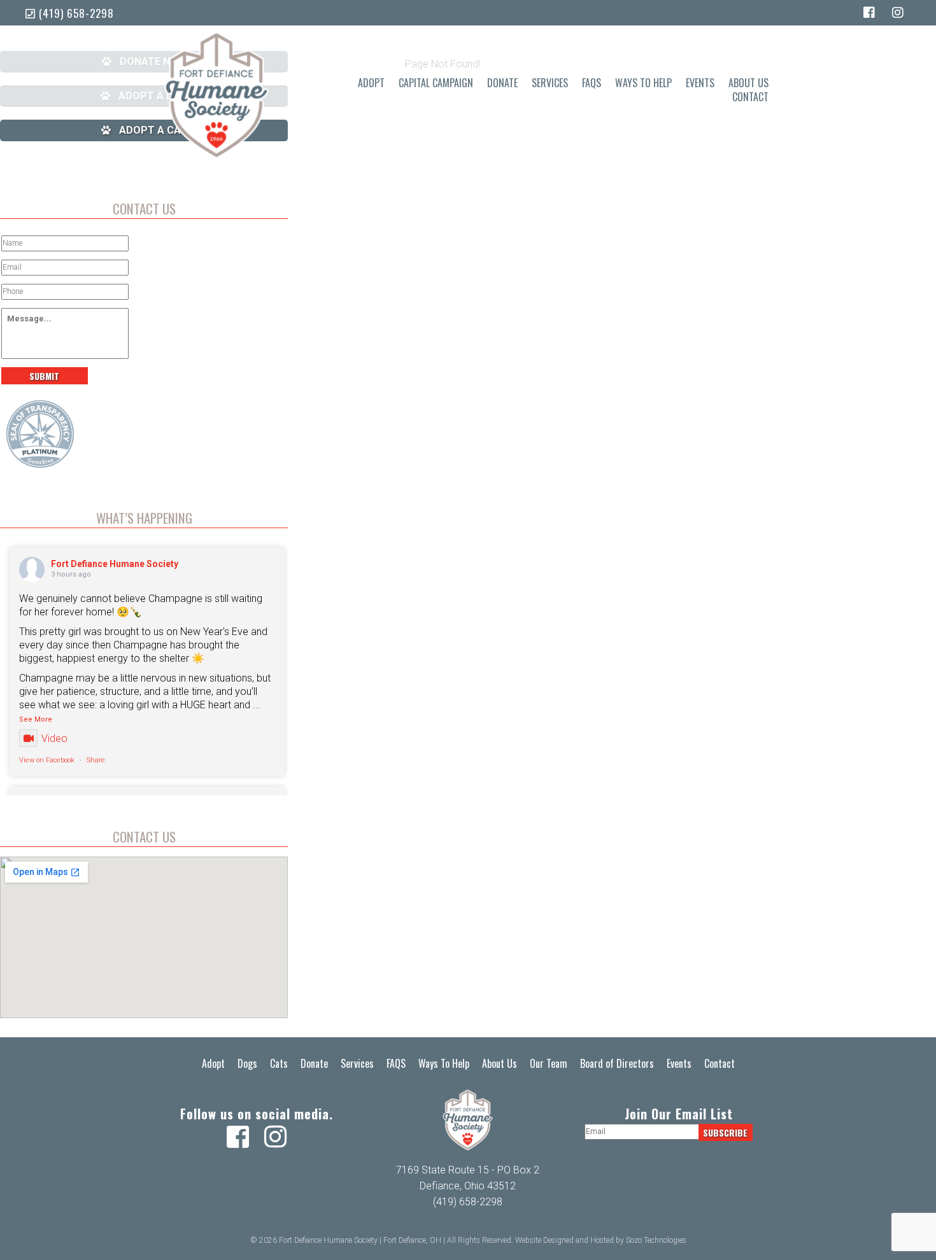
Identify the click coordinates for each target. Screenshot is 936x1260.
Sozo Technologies (656, 1240)
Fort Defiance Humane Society (114, 564)
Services (550, 83)
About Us (748, 83)
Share (96, 760)
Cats (279, 1063)
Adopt (371, 83)
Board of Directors (617, 1063)
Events (700, 83)
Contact (750, 97)
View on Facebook (46, 760)
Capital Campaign (436, 83)
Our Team (548, 1063)
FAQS (591, 83)
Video (54, 738)
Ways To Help (643, 83)
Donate (502, 83)
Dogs (247, 1063)
